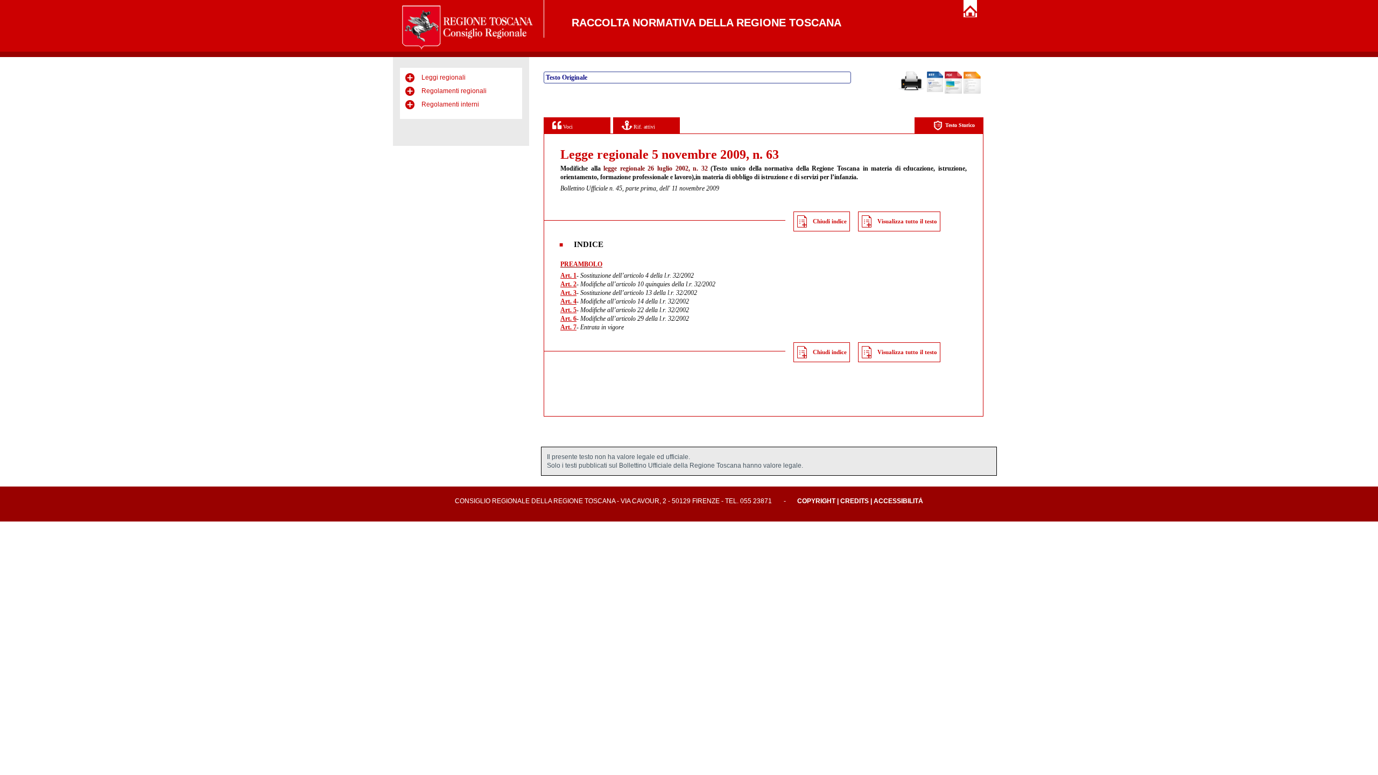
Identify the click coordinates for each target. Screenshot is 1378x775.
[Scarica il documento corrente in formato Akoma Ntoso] (972, 91)
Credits (854, 501)
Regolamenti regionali (454, 91)
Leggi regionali (443, 77)
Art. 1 (568, 275)
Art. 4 (568, 301)
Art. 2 (568, 284)
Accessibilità (898, 501)
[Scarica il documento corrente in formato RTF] (935, 90)
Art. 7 (568, 327)
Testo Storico (960, 125)
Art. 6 (568, 318)
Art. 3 (568, 293)
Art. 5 (568, 310)
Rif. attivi (643, 127)
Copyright (816, 501)
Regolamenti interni (450, 104)
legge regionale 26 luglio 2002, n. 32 (655, 168)
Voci (567, 127)
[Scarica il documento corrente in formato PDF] (953, 91)
